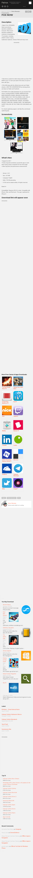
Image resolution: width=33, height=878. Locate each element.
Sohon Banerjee (15, 11)
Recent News (7, 604)
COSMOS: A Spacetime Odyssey (30, 12)
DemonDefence (14, 832)
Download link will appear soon (15, 198)
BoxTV (4, 683)
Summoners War (6, 729)
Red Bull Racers (5, 613)
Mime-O (26, 12)
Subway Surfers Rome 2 (9, 796)
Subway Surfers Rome (9, 809)
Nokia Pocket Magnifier (9, 674)
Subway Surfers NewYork (10, 792)
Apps (3, 498)
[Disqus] (16, 532)
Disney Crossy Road (5, 659)
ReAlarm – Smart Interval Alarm (11, 709)
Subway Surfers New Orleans (11, 778)
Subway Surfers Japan (9, 804)
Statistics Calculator (8, 627)
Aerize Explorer (7, 650)
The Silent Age (4, 636)
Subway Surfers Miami (9, 813)
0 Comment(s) (5, 13)
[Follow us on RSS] (5, 6)
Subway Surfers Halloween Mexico (12, 714)
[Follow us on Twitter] (7, 6)
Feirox (5, 3)
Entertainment (12, 498)
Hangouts (18, 829)
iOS (19, 498)
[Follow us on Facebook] (3, 6)
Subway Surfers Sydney (9, 788)
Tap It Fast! (5, 724)
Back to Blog (28, 12)
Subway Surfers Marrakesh (9, 719)
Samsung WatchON (8, 800)
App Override (6, 817)
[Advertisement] (16, 59)
